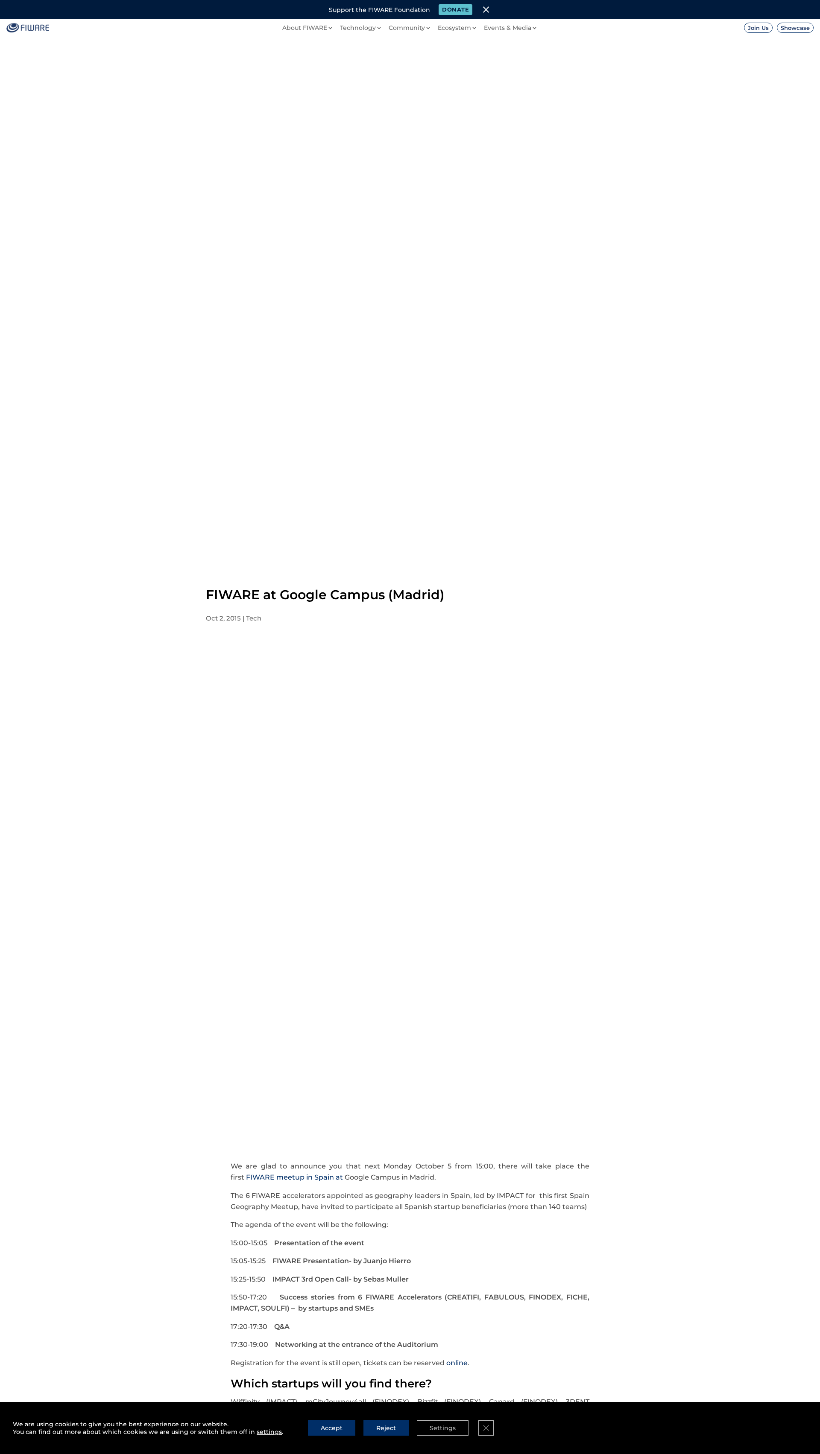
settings (269, 1432)
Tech (253, 618)
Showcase (795, 27)
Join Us (758, 27)
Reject (386, 1428)
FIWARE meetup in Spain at (295, 1177)
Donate (455, 9)
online (457, 1363)
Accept (332, 1428)
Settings (443, 1428)
